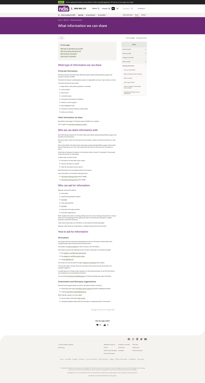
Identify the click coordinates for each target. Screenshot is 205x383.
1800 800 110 (80, 8)
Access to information (129, 70)
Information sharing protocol (69, 176)
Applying (81, 15)
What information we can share (133, 74)
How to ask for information (68, 56)
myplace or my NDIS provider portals (74, 256)
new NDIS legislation (104, 2)
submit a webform (73, 246)
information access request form (85, 288)
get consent (81, 298)
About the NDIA (127, 49)
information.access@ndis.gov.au (75, 276)
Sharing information (76, 20)
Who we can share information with (70, 51)
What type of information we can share (71, 48)
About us (66, 20)
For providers (102, 15)
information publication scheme (77, 124)
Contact (143, 15)
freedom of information (90, 262)
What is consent (128, 78)
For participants (91, 15)
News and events (128, 15)
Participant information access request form (132, 92)
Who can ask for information (68, 54)
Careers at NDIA (127, 53)
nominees (64, 199)
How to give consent (129, 82)
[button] (145, 49)
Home (60, 20)
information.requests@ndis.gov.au (76, 292)
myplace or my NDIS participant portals (75, 253)
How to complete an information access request (132, 87)
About (137, 15)
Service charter (126, 61)
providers (64, 206)
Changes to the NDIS (128, 57)
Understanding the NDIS (68, 15)
